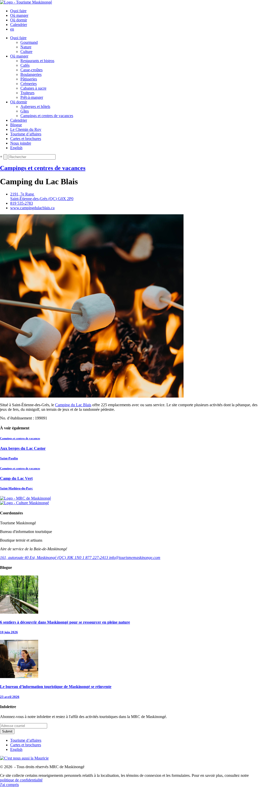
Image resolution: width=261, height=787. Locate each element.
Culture (26, 51)
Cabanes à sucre (33, 88)
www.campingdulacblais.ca (32, 208)
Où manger (19, 15)
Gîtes (24, 111)
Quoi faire (18, 11)
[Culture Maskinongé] (24, 503)
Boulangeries (31, 74)
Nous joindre (20, 143)
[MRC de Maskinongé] (25, 498)
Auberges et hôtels (35, 106)
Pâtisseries (28, 79)
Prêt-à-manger (31, 97)
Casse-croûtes (31, 70)
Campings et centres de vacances (46, 116)
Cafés (25, 65)
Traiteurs (27, 93)
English (16, 148)
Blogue (16, 125)
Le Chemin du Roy (25, 129)
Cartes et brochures (25, 138)
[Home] (26, 2)
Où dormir (18, 20)
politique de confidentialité (21, 780)
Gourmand (29, 42)
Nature (25, 47)
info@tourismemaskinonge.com (134, 557)
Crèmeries (28, 83)
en (12, 29)
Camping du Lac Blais (73, 405)
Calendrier (18, 24)
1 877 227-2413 (95, 557)
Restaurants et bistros (37, 61)
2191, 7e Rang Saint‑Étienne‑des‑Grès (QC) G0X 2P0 (41, 196)
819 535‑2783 (21, 203)
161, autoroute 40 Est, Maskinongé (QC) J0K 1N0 (41, 557)
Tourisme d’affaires (25, 134)
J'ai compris (9, 784)
